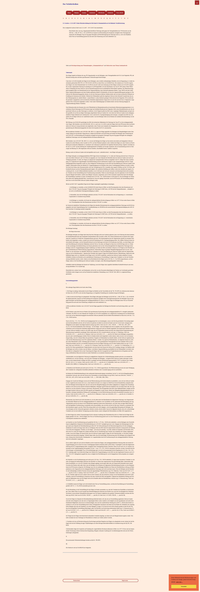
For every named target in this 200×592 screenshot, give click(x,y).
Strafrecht (92, 12)
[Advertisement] (100, 53)
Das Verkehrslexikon (70, 4)
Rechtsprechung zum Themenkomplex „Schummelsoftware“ (88, 65)
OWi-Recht (101, 12)
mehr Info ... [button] (179, 582)
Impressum (125, 580)
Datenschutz (76, 580)
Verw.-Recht (119, 12)
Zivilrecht (110, 12)
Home (69, 12)
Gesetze (84, 12)
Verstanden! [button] (184, 586)
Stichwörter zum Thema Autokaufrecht (116, 65)
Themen (76, 12)
